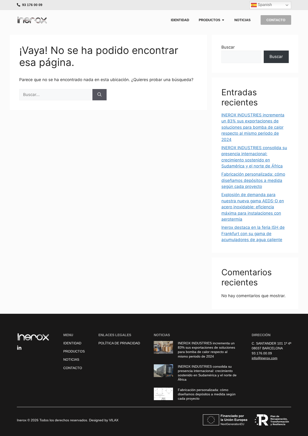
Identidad (72, 343)
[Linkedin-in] (19, 348)
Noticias (71, 359)
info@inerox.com (264, 358)
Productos (74, 351)
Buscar (228, 47)
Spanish (264, 5)
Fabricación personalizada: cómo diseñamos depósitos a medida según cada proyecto (253, 180)
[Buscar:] (55, 94)
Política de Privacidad (119, 343)
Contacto (72, 368)
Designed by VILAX (103, 420)
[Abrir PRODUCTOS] (223, 20)
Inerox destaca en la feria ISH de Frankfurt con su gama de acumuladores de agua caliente (253, 233)
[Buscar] (99, 95)
